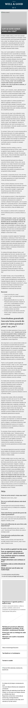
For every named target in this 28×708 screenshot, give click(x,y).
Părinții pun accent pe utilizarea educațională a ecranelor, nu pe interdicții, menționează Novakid (13, 628)
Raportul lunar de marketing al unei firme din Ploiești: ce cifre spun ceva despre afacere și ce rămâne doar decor (13, 692)
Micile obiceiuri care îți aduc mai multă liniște (12, 569)
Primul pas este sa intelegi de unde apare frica (14, 633)
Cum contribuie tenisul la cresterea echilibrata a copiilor (13, 556)
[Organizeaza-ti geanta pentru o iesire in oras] (14, 590)
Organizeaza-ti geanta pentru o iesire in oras (12, 602)
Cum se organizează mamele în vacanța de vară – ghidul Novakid (12, 552)
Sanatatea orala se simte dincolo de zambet (13, 564)
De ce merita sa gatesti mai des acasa (14, 549)
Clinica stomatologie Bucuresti (10, 647)
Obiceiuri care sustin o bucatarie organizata (13, 637)
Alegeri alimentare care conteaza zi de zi (13, 560)
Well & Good (14, 4)
